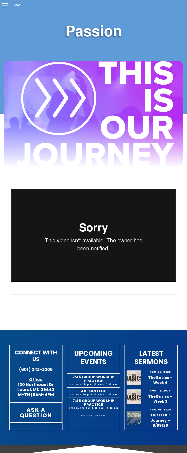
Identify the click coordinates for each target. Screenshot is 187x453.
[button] (5, 5)
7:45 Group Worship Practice (93, 379)
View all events (93, 415)
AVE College (93, 391)
